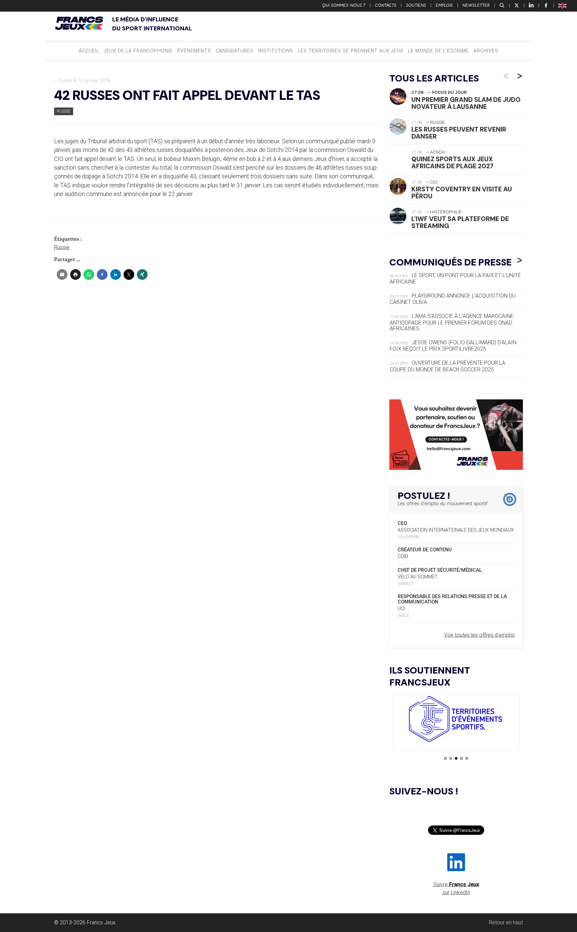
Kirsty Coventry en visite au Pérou (461, 192)
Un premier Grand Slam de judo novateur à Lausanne (466, 103)
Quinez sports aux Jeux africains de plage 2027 (452, 162)
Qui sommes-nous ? (343, 5)
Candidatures (234, 51)
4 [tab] (461, 758)
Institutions (275, 51)
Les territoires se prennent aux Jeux (350, 51)
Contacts (385, 5)
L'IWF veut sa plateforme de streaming (460, 222)
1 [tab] (445, 758)
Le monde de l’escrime (438, 51)
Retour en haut (506, 922)
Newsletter (476, 5)
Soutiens (416, 5)
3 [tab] (456, 758)
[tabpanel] (456, 720)
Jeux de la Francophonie (138, 51)
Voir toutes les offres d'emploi (479, 635)
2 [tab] (450, 758)
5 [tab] (466, 758)
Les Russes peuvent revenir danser (458, 133)
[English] (562, 5)
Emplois (444, 5)
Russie (63, 111)
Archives (485, 51)
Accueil (89, 51)
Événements (194, 51)
